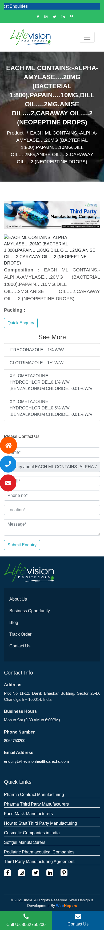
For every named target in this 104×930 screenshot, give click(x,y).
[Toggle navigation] (87, 37)
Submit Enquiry (22, 545)
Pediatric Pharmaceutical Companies (39, 852)
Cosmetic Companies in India (32, 833)
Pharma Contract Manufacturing (34, 794)
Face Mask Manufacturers (28, 813)
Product (15, 133)
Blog (13, 622)
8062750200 (14, 740)
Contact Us (19, 646)
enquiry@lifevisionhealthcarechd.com (36, 761)
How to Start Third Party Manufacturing (40, 823)
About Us (18, 599)
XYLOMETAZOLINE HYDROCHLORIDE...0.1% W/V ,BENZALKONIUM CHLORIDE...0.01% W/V (51, 382)
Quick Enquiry (20, 323)
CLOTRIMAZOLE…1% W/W (36, 363)
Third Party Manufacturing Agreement (39, 861)
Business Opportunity (29, 611)
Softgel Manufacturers (24, 842)
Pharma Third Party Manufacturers (36, 804)
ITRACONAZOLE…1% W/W (37, 349)
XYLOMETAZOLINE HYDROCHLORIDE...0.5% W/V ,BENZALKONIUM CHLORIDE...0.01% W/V (51, 408)
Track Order (20, 634)
